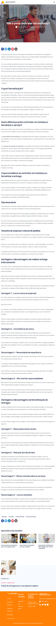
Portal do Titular (32, 606)
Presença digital (20, 607)
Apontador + (21, 601)
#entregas (4, 516)
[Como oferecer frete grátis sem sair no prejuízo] (28, 538)
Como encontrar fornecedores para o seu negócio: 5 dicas (9, 546)
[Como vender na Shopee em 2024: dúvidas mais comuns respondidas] (46, 538)
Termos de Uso (11, 618)
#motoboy (11, 516)
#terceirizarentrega (31, 516)
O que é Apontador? (10, 600)
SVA (19, 604)
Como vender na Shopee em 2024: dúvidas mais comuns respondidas (45, 547)
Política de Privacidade (10, 613)
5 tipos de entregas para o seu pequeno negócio (19, 586)
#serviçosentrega (20, 516)
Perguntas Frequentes (10, 606)
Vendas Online (31, 19)
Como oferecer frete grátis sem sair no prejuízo (27, 546)
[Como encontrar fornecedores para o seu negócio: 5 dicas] (9, 538)
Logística (23, 19)
